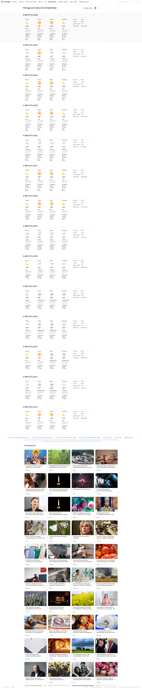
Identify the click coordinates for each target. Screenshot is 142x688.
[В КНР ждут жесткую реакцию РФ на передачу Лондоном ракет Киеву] (59, 555)
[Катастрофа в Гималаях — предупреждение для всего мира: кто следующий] (83, 461)
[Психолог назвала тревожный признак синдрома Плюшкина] (106, 531)
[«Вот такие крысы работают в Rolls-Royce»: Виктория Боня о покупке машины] (35, 508)
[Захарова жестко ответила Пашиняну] (83, 531)
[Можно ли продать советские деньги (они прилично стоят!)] (59, 626)
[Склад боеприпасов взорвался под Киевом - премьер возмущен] (59, 649)
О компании (7, 687)
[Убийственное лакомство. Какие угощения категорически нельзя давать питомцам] (35, 484)
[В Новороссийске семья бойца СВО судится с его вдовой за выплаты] (35, 626)
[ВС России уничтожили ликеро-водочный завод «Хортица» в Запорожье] (106, 579)
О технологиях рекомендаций (110, 687)
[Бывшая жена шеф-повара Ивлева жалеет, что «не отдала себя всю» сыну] (35, 673)
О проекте (86, 687)
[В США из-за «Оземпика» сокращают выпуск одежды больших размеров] (35, 555)
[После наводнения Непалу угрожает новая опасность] (59, 579)
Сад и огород (118, 437)
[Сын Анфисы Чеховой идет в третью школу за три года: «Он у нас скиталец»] (106, 602)
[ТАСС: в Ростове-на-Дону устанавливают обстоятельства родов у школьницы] (35, 531)
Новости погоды (107, 437)
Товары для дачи (128, 437)
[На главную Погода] (6, 2)
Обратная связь (121, 687)
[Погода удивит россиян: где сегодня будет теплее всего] (83, 649)
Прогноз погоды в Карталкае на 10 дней (90, 437)
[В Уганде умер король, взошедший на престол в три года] (106, 508)
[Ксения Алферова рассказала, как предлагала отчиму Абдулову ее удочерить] (83, 673)
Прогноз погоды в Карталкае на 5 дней (42, 437)
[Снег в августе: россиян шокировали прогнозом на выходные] (35, 602)
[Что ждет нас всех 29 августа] (83, 484)
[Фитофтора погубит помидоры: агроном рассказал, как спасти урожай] (106, 555)
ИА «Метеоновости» (136, 687)
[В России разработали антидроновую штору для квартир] (35, 649)
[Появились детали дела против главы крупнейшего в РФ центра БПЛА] (106, 461)
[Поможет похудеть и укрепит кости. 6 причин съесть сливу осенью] (83, 508)
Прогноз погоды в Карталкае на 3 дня (19, 437)
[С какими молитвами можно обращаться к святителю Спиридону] (35, 461)
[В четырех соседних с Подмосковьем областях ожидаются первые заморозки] (59, 673)
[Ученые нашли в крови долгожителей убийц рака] (106, 484)
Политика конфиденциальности (96, 687)
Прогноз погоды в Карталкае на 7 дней (65, 437)
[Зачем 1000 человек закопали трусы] (59, 531)
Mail (2, 687)
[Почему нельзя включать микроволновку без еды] (59, 602)
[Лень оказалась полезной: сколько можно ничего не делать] (83, 555)
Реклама (12, 687)
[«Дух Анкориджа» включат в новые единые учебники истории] (106, 649)
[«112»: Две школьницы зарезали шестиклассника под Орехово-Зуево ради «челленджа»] (59, 484)
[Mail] (2, 2)
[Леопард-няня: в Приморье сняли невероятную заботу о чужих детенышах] (59, 461)
